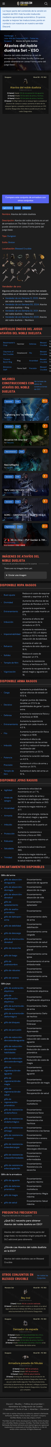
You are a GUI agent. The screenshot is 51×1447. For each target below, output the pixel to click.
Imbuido (8, 745)
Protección (9, 833)
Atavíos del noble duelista (25, 87)
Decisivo (8, 704)
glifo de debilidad (12, 925)
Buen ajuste (9, 595)
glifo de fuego (10, 955)
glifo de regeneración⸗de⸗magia (12, 1081)
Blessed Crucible (23, 248)
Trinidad (8, 857)
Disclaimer (44, 1409)
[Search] (46, 3)
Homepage (8, 36)
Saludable (9, 848)
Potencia (8, 757)
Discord (9, 1404)
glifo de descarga (12, 933)
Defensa (32, 344)
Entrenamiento (11, 611)
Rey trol (25, 1298)
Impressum (9, 1409)
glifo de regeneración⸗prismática (11, 1102)
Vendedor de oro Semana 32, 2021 (21, 310)
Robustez (8, 841)
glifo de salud (10, 1202)
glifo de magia (11, 1195)
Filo (30, 353)
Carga (7, 692)
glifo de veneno (11, 977)
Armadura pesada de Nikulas (25, 1363)
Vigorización (10, 671)
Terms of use (21, 1409)
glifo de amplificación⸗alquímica (11, 998)
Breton (11, 242)
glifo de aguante (12, 1180)
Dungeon (8, 41)
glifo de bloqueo (12, 1022)
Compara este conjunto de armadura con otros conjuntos (25, 199)
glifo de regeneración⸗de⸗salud (12, 1091)
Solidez (7, 655)
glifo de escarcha (12, 948)
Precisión (33, 368)
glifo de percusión (12, 1029)
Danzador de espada (25, 1329)
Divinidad (8, 602)
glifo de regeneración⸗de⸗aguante (12, 1070)
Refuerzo (8, 646)
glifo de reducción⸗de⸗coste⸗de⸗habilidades (13, 1049)
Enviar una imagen (17, 575)
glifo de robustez (12, 970)
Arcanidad (33, 360)
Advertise (34, 1409)
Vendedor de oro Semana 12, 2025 (21, 298)
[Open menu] (3, 3)
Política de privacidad (33, 1404)
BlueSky (18, 1404)
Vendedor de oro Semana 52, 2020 (22, 317)
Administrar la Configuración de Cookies (25, 1406)
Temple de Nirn (11, 662)
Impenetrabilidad (12, 634)
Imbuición (8, 622)
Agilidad (8, 790)
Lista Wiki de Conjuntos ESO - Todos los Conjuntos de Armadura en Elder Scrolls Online (21, 38)
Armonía (8, 815)
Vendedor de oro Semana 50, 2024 (22, 304)
